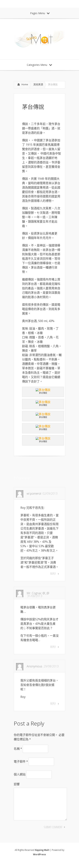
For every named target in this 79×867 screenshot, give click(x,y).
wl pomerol (34, 493)
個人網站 (20, 774)
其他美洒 (38, 84)
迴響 (17, 784)
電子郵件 (21, 761)
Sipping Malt (42, 850)
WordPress (39, 854)
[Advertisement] (43, 466)
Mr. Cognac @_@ (38, 593)
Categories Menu (37, 65)
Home (24, 84)
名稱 (18, 749)
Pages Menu (37, 13)
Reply (53, 573)
